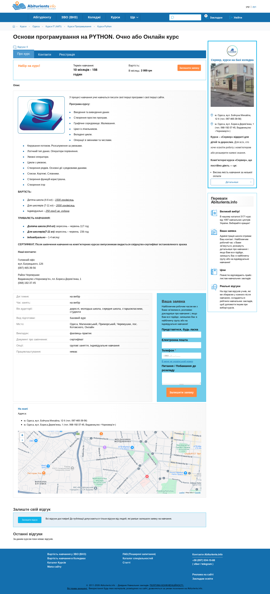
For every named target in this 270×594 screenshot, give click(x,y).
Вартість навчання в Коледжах (66, 558)
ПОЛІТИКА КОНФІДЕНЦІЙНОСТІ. (167, 585)
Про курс (23, 53)
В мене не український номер (177, 361)
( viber (196, 564)
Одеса (36, 26)
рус (254, 6)
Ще (132, 17)
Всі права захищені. (77, 588)
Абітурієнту (42, 17)
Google (197, 492)
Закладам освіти (202, 578)
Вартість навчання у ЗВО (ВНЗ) (66, 554)
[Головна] (37, 5)
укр (248, 6)
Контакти (44, 54)
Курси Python (104, 26)
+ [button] (22, 435)
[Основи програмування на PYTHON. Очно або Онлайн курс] (41, 114)
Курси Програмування (79, 26)
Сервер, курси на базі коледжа (232, 60)
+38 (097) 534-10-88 (203, 560)
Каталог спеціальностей (138, 558)
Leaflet (181, 492)
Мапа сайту (54, 566)
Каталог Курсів (56, 562)
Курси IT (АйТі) (54, 26)
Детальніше (232, 182)
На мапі (23, 408)
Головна (14, 26)
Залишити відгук (30, 520)
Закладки (216, 17)
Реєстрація (67, 54)
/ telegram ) (206, 564)
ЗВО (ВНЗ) (69, 17)
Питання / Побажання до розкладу (179, 368)
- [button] (22, 440)
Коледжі (94, 17)
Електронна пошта (175, 340)
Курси (115, 17)
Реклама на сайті (202, 574)
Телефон (169, 350)
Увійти (238, 17)
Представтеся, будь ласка (180, 329)
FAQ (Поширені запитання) (139, 554)
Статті (126, 562)
